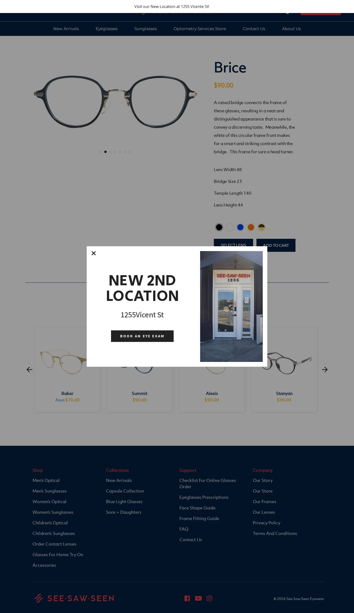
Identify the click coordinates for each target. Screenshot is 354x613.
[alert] (177, 306)
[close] (94, 253)
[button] (94, 253)
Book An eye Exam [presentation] (142, 336)
